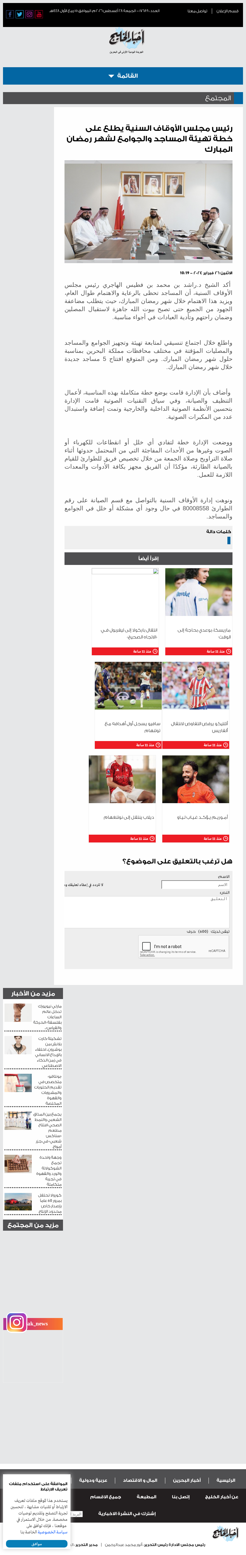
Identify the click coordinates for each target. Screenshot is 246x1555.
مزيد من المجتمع (33, 1225)
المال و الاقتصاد (140, 1480)
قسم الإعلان (227, 11)
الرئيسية (226, 1480)
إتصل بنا (181, 1496)
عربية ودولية (93, 1480)
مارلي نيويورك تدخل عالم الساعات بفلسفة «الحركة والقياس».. (47, 1017)
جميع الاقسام (105, 1496)
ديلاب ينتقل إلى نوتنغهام (129, 817)
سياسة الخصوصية (53, 1532)
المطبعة (146, 1496)
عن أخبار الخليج (221, 1496)
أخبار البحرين (187, 1480)
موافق (37, 1543)
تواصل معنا (197, 11)
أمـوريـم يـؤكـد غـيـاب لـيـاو (202, 817)
